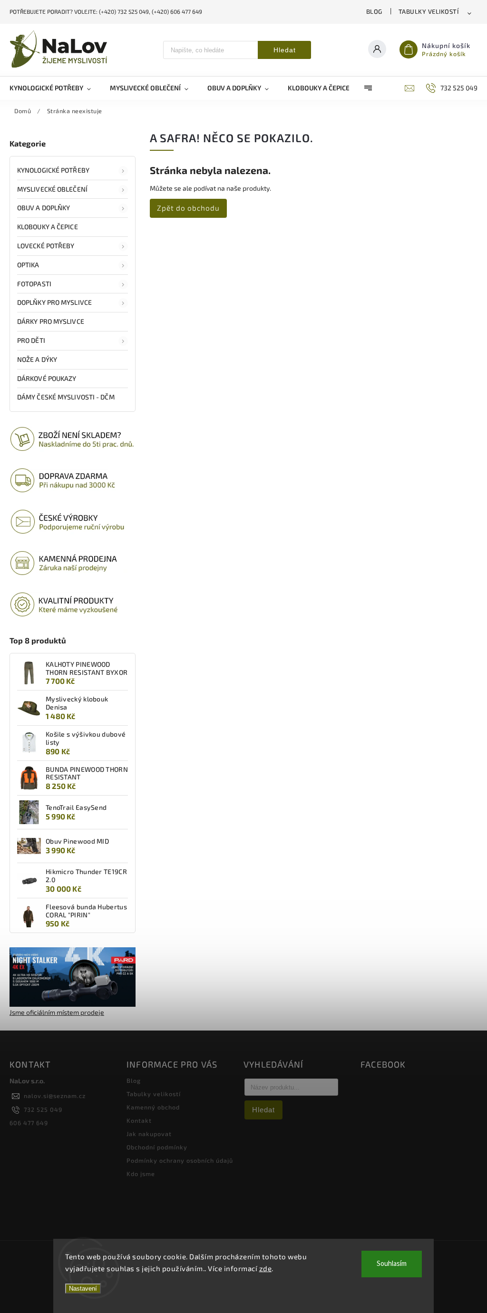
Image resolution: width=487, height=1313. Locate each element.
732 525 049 (43, 1109)
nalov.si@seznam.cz (55, 1095)
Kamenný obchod (153, 1107)
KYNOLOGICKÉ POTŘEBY (53, 170)
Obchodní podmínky (157, 1147)
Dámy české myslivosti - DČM (66, 397)
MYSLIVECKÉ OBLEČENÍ (52, 189)
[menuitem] (55, 88)
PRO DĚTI (31, 340)
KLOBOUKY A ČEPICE (47, 227)
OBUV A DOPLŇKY (43, 208)
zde (265, 1268)
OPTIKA (28, 265)
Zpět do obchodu (188, 208)
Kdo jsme (141, 1173)
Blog (374, 11)
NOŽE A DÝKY (37, 359)
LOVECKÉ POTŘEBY (46, 246)
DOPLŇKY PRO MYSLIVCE (54, 302)
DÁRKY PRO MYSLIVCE (50, 321)
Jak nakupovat (149, 1134)
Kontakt (139, 1120)
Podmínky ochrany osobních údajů (180, 1160)
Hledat (284, 50)
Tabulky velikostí (429, 11)
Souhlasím (392, 1264)
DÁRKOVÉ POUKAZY (47, 378)
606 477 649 (29, 1123)
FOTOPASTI (34, 284)
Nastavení (83, 1288)
